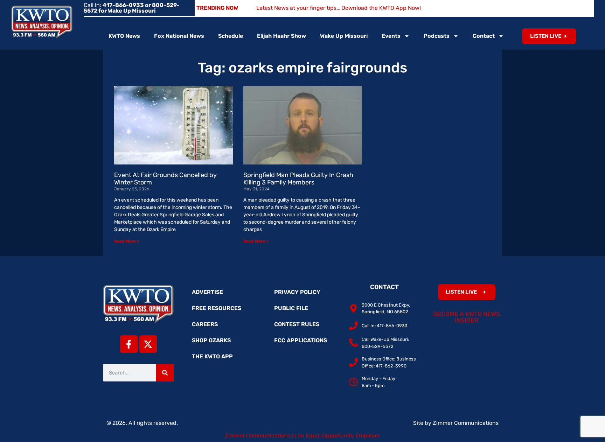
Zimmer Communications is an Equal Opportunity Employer (302, 435)
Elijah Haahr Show (281, 36)
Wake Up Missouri (344, 36)
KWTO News (124, 36)
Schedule (230, 36)
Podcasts (437, 36)
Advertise (207, 292)
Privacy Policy (297, 292)
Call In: (132, 8)
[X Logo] (148, 344)
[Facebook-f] (129, 344)
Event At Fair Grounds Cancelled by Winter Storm (165, 179)
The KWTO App (212, 356)
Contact (484, 36)
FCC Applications (300, 340)
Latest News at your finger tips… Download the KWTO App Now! (338, 8)
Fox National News (179, 36)
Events (391, 36)
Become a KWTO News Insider (466, 317)
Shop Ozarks (211, 340)
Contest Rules (296, 324)
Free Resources (216, 308)
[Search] (165, 372)
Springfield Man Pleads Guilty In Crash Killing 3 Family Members (298, 179)
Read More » (126, 241)
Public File (291, 308)
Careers (205, 324)
